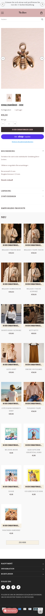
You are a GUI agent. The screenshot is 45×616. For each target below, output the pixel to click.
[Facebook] (3, 587)
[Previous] (3, 58)
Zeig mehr (22, 542)
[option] (22, 3)
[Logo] (22, 13)
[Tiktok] (18, 587)
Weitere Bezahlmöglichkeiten (22, 142)
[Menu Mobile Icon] (2, 13)
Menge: (3, 120)
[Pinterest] (13, 587)
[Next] (42, 58)
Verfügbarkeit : (6, 110)
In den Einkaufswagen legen (12, 245)
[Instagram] (8, 587)
